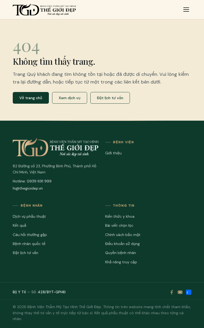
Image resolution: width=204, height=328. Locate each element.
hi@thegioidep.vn (28, 188)
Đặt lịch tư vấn (110, 97)
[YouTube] (180, 292)
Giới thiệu (113, 153)
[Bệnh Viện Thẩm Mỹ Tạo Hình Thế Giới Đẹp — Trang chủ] (44, 9)
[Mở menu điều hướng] (186, 9)
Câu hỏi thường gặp (30, 234)
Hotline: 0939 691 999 (32, 181)
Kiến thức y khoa (119, 216)
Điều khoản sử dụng (122, 243)
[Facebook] (171, 292)
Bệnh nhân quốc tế (29, 243)
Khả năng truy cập (121, 262)
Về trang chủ (30, 97)
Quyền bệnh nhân (120, 252)
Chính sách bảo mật (123, 234)
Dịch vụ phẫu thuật (29, 216)
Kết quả (19, 225)
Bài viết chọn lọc (119, 225)
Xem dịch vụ (69, 97)
